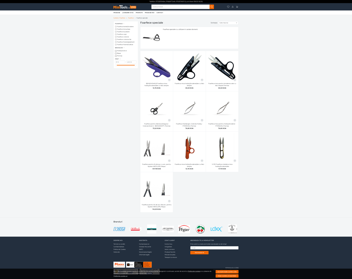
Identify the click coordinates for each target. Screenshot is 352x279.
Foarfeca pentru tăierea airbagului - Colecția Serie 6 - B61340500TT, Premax (156, 125)
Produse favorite (170, 252)
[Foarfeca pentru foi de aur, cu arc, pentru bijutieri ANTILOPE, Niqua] (157, 148)
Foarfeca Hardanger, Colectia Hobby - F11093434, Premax (189, 125)
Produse (116, 12)
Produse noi (149, 12)
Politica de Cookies (119, 249)
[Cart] (237, 7)
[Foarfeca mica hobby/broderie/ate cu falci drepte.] (189, 67)
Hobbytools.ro (122, 51)
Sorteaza (214, 23)
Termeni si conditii (119, 244)
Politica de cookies (194, 271)
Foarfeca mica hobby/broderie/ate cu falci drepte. (189, 84)
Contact (159, 12)
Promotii (139, 12)
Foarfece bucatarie (123, 32)
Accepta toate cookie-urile (227, 272)
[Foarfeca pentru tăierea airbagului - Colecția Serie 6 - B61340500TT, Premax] (157, 108)
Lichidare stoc (128, 12)
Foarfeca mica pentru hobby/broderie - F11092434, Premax (222, 125)
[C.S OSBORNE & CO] (233, 232)
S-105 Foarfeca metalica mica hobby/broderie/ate (222, 165)
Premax (119, 56)
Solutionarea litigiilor (145, 252)
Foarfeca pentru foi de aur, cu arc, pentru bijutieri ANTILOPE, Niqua (156, 165)
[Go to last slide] (115, 229)
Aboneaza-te (199, 252)
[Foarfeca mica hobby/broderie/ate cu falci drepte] (189, 148)
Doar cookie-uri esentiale (227, 276)
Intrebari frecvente (145, 247)
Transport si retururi (171, 257)
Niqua (119, 53)
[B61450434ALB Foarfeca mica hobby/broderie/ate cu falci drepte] (157, 67)
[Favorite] (228, 7)
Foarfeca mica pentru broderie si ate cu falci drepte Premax (222, 84)
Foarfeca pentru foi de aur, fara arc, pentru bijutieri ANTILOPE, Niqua (156, 206)
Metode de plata (170, 255)
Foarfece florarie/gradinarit (125, 42)
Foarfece (131, 18)
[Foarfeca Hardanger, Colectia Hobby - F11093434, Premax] (189, 108)
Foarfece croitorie (123, 37)
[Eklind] (136, 232)
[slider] (116, 65)
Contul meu (168, 244)
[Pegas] (184, 232)
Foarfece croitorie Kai (124, 39)
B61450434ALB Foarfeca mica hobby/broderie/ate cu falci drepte (156, 84)
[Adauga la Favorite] (169, 80)
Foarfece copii (121, 34)
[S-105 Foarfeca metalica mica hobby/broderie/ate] (222, 148)
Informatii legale (144, 255)
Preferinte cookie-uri (120, 276)
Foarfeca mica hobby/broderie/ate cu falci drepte (189, 165)
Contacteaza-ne (144, 244)
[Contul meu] (232, 7)
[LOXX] (216, 232)
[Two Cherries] (200, 232)
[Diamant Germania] (152, 232)
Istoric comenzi (170, 249)
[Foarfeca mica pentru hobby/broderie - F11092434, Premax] (222, 108)
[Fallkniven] (168, 232)
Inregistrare (168, 247)
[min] (120, 62)
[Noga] (119, 232)
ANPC (141, 249)
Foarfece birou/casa (123, 29)
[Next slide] (237, 229)
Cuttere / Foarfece (119, 18)
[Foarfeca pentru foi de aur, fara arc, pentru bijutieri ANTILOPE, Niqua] (157, 188)
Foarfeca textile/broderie (125, 26)
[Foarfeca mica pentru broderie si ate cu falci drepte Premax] (222, 67)
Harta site (116, 252)
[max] (131, 62)
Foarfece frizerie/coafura (125, 44)
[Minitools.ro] (125, 6)
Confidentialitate (118, 247)
